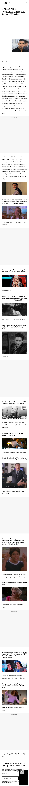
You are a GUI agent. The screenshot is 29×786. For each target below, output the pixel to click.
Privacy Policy (9, 782)
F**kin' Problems (16, 654)
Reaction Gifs (21, 754)
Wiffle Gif (14, 754)
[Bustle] (6, 3)
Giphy (8, 754)
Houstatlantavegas (18, 203)
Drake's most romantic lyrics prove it (15, 89)
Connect (20, 404)
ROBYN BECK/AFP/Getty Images (28, 45)
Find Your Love (21, 460)
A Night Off (18, 300)
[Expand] (21, 771)
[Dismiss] (26, 771)
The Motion (21, 271)
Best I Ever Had (13, 544)
